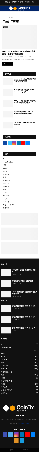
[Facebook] (5, 434)
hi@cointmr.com (23, 423)
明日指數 (6, 196)
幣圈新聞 (6, 27)
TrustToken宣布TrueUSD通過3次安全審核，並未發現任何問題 (18, 52)
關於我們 (7, 2)
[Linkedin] (22, 434)
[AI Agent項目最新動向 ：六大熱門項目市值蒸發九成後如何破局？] (8, 103)
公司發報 (6, 174)
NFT (4, 165)
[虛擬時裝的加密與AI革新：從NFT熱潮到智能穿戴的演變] (8, 114)
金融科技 (6, 208)
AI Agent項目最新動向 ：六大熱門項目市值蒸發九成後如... (25, 102)
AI (3, 159)
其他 (4, 177)
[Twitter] (10, 434)
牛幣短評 (6, 202)
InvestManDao (8, 162)
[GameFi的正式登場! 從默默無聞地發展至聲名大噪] (6, 294)
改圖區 (5, 192)
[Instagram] (16, 434)
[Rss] (16, 440)
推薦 (4, 189)
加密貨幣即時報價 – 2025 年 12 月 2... (24, 306)
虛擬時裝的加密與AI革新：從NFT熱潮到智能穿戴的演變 (23, 113)
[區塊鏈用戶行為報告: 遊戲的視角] (6, 283)
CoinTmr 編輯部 (8, 56)
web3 (5, 168)
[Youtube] (27, 434)
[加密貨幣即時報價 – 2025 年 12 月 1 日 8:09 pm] (6, 319)
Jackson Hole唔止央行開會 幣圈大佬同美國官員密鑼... (25, 80)
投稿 (33, 2)
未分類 (5, 199)
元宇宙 (5, 171)
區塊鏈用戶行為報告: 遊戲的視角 (22, 281)
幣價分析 (6, 183)
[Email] (33, 434)
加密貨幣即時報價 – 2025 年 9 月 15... (24, 328)
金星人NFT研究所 (9, 205)
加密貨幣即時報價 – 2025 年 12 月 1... (24, 317)
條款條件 (27, 2)
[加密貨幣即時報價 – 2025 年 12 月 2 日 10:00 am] (6, 308)
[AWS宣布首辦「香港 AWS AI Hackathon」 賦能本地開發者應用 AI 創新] (8, 92)
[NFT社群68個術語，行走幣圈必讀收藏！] (6, 272)
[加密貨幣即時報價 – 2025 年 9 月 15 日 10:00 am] (6, 330)
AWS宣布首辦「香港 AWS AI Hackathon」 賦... (24, 91)
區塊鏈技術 (6, 180)
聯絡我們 (20, 2)
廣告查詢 (14, 2)
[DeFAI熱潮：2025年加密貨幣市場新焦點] (8, 125)
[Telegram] (22, 440)
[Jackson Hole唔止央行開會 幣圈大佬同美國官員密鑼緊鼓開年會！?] (8, 81)
